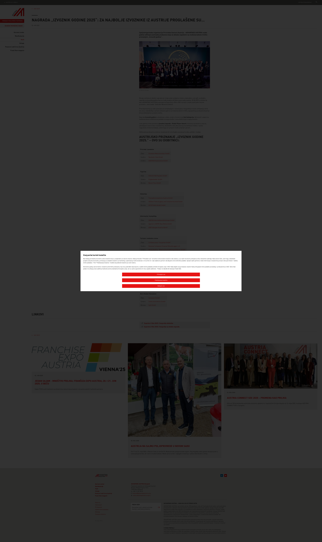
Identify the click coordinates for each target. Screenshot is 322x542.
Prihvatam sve (161, 274)
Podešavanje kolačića (161, 280)
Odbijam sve (161, 286)
